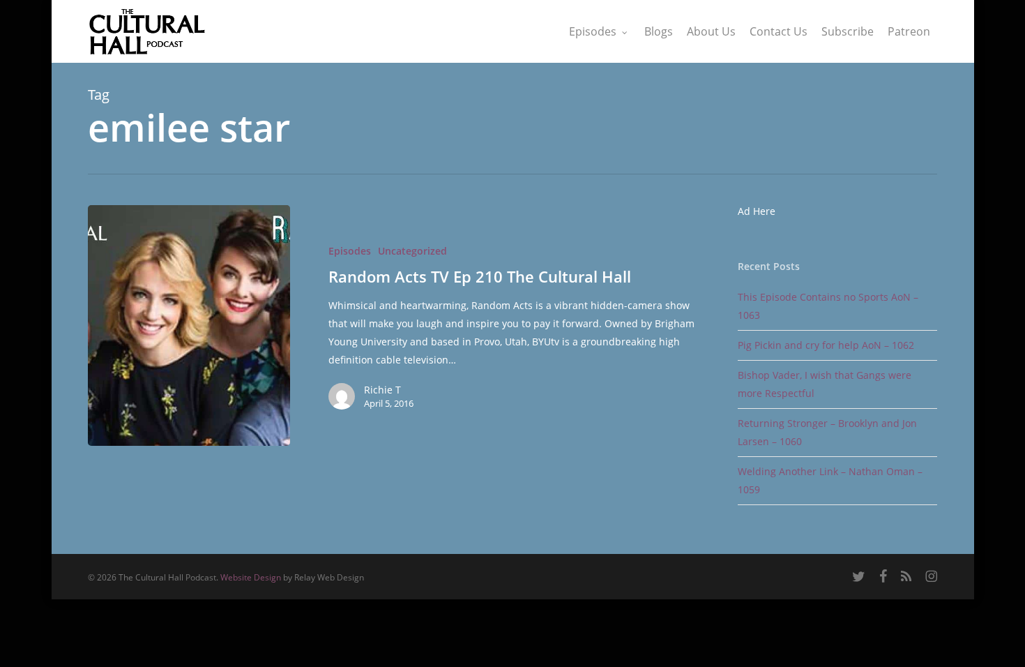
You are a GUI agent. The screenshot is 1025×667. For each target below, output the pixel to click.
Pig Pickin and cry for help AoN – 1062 (826, 345)
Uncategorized (412, 250)
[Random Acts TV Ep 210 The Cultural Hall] (188, 325)
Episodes (349, 250)
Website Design (250, 577)
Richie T (382, 389)
